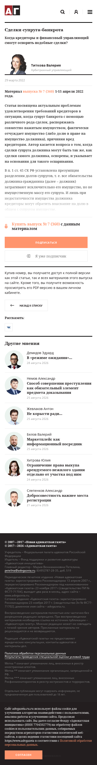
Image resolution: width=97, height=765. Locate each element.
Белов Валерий (39, 434)
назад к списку (31, 305)
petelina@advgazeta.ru (20, 570)
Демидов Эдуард (40, 353)
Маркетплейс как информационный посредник (54, 441)
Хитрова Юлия (39, 460)
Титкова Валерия (46, 65)
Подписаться (46, 242)
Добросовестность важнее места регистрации (57, 497)
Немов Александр (41, 378)
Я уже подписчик (50, 256)
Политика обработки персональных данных (35, 653)
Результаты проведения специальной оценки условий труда (47, 657)
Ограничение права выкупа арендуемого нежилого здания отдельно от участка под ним (56, 470)
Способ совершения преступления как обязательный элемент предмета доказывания (59, 388)
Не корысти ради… (44, 413)
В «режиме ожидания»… (49, 357)
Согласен (24, 754)
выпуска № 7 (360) (38, 91)
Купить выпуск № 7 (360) (36, 224)
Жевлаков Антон (40, 408)
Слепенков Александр (44, 490)
